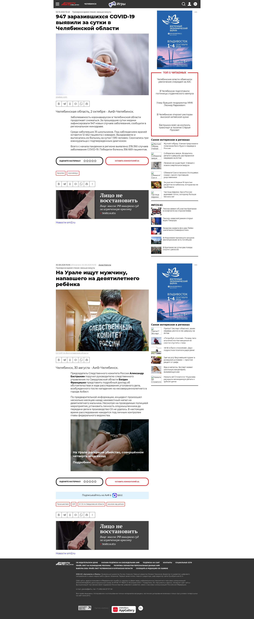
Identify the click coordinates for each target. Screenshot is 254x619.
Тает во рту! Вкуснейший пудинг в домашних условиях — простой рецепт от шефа (179, 359)
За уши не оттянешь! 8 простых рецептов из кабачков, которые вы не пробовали (181, 184)
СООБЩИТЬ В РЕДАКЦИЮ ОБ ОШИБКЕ (152, 568)
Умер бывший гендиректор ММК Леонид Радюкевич (175, 104)
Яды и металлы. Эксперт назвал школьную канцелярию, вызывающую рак (178, 369)
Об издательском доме (87, 563)
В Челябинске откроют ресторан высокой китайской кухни (175, 115)
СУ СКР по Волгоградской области (72, 353)
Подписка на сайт (151, 563)
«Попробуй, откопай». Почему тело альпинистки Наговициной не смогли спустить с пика (180, 340)
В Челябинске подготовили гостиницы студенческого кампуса (175, 92)
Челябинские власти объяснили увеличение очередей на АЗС (174, 80)
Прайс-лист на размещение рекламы (93, 566)
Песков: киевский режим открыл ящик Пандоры (178, 219)
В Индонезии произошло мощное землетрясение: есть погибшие (178, 239)
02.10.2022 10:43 (63, 12)
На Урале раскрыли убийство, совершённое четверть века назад (108, 454)
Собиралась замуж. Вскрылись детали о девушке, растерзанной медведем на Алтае (179, 155)
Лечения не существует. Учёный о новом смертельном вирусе (179, 164)
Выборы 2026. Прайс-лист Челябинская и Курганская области (104, 568)
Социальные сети (183, 563)
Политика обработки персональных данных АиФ (137, 566)
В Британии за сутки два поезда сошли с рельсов (177, 248)
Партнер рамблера (101, 608)
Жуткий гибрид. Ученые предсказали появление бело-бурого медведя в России (181, 146)
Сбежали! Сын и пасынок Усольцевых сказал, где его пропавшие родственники (181, 175)
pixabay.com (61, 97)
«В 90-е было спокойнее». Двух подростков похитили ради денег (179, 349)
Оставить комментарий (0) (127, 161)
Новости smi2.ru (65, 222)
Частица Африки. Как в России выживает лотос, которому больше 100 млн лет (180, 194)
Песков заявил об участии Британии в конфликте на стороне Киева (180, 210)
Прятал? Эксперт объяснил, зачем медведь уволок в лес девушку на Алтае (179, 330)
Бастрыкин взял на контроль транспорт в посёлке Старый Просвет (174, 127)
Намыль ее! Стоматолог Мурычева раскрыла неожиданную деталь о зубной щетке (179, 379)
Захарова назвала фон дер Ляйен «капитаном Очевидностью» (178, 229)
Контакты (167, 563)
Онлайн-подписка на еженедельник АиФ (120, 563)
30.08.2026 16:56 (63, 265)
